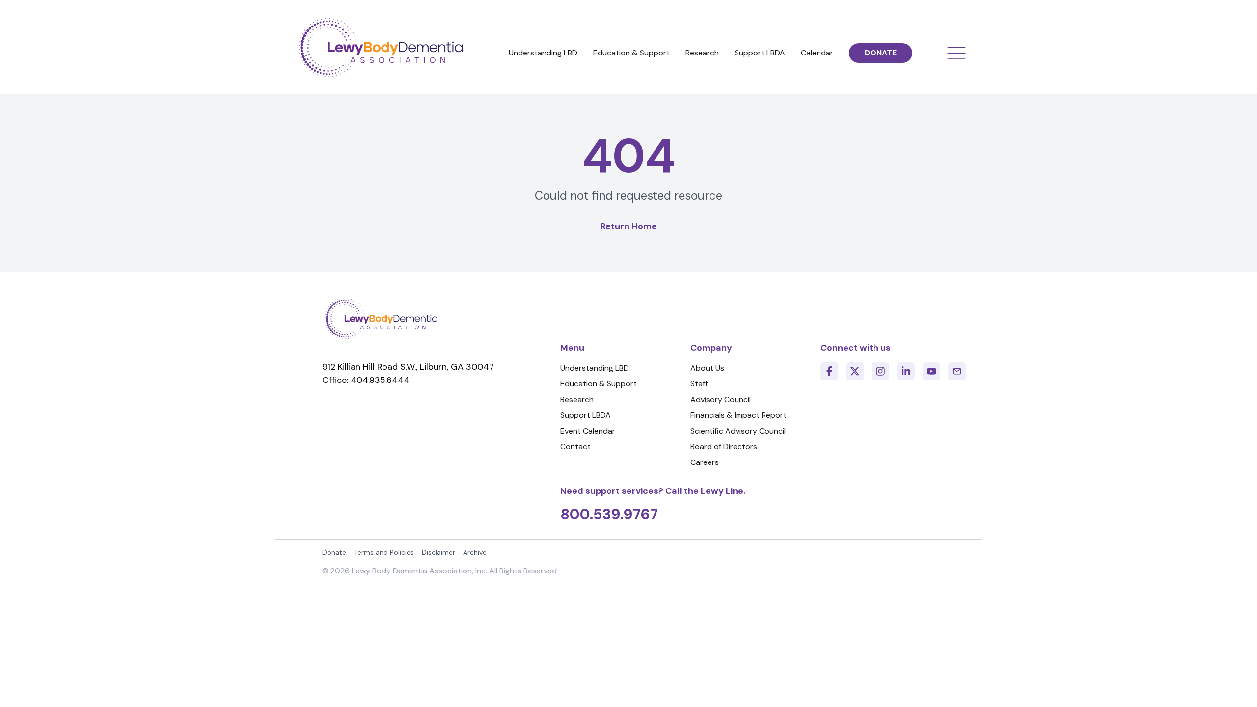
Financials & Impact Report (738, 415)
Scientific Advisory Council (738, 431)
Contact (575, 446)
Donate (334, 552)
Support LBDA (760, 53)
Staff (699, 384)
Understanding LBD (543, 53)
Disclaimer (438, 552)
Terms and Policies (384, 552)
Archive (475, 552)
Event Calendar (587, 431)
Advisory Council (720, 399)
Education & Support (631, 53)
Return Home (629, 226)
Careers (704, 462)
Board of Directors (723, 446)
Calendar (817, 53)
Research (702, 53)
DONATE (881, 53)
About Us (707, 368)
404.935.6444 (380, 380)
